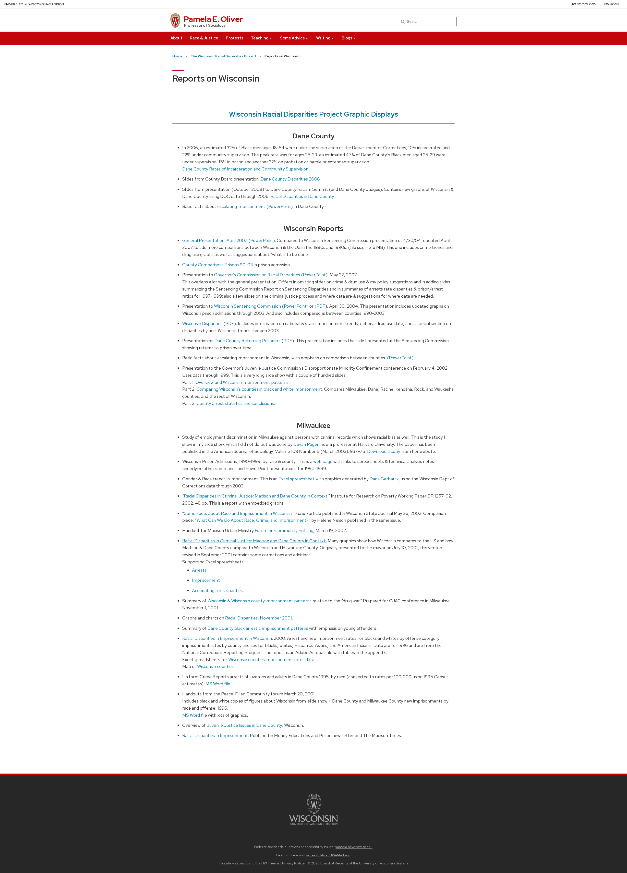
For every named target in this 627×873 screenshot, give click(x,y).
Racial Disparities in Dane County (302, 196)
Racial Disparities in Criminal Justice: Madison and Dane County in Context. (256, 496)
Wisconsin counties (215, 666)
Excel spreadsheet (296, 479)
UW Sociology (583, 4)
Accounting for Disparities (217, 590)
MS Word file (217, 684)
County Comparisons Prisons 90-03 (217, 264)
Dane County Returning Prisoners (247, 340)
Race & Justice (204, 38)
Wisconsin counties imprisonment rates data (271, 659)
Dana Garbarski (384, 479)
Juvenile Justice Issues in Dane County (244, 725)
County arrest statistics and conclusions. (235, 403)
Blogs (347, 38)
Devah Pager (305, 444)
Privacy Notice (293, 863)
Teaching (259, 38)
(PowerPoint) (400, 358)
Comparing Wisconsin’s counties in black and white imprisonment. (259, 389)
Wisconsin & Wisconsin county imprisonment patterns (259, 601)
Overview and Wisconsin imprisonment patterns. (242, 382)
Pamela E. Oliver (213, 19)
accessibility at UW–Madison (328, 855)
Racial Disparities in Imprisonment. (215, 735)
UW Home (611, 4)
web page (322, 461)
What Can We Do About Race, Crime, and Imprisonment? (253, 520)
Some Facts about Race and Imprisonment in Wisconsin (238, 513)
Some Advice (292, 38)
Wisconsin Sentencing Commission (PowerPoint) (261, 306)
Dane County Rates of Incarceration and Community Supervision (245, 169)
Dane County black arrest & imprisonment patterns (258, 628)
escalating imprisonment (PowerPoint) (255, 206)
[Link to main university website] (313, 825)
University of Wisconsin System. (384, 863)
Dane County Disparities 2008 (290, 179)
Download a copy (384, 451)
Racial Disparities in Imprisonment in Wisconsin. (227, 638)
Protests (234, 38)
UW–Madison (34, 4)
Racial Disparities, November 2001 (258, 618)
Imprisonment (206, 580)
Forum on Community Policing (284, 530)
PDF (320, 306)
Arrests (199, 570)
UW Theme (270, 863)
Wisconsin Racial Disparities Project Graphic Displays (313, 114)
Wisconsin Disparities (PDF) (209, 323)
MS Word (191, 715)
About (176, 38)
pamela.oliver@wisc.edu (354, 846)
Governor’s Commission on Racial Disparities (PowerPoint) (270, 275)
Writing (323, 38)
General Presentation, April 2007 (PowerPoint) (228, 240)
